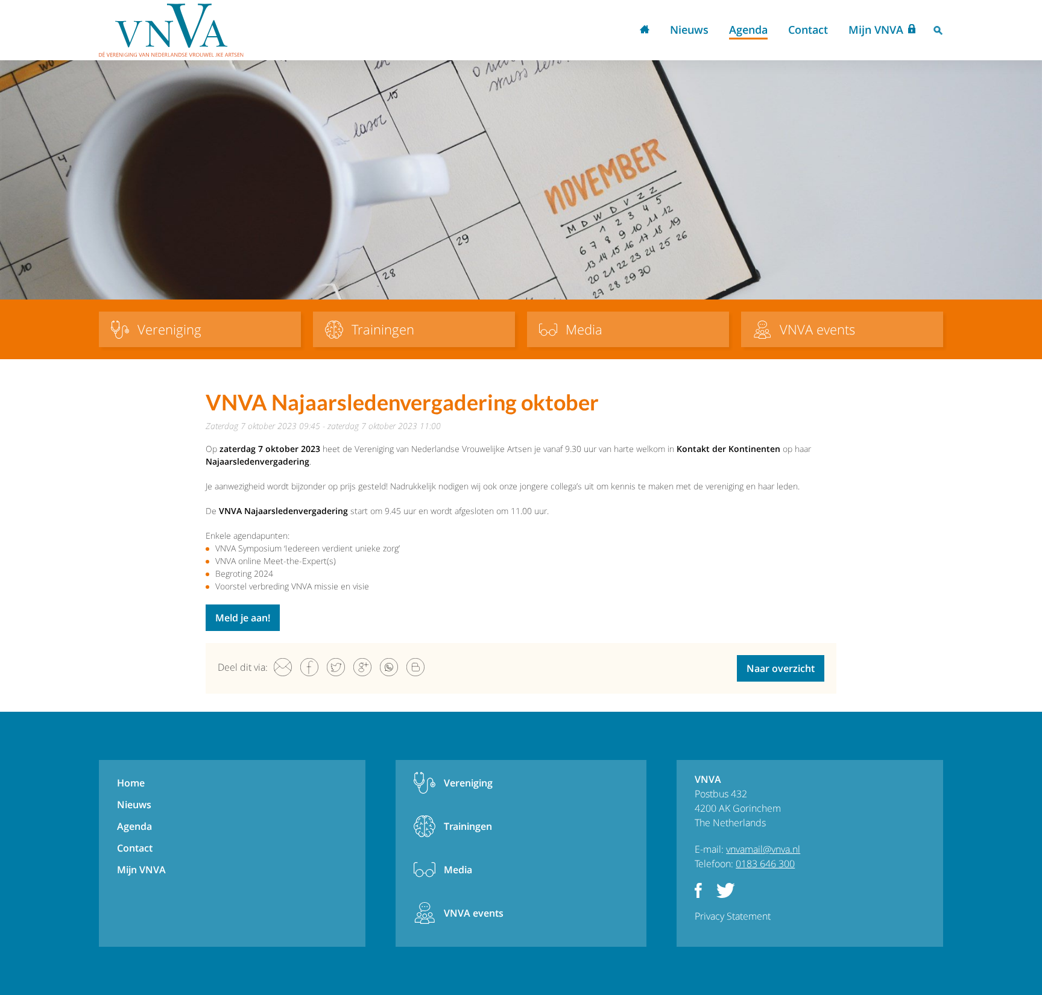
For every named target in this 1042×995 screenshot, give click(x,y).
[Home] (171, 30)
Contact (808, 29)
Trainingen (468, 826)
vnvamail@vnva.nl (763, 849)
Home (644, 30)
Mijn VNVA (875, 29)
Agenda (748, 29)
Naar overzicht (781, 668)
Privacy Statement (733, 916)
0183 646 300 (765, 863)
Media (458, 869)
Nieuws (689, 29)
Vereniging (468, 782)
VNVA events (474, 913)
